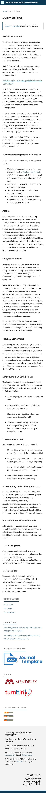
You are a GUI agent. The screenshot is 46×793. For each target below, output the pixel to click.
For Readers (8, 605)
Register (16, 26)
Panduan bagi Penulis (31, 172)
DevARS (19, 761)
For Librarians (9, 612)
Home (5, 11)
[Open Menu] (2, 2)
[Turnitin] (18, 697)
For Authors (8, 608)
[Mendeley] (21, 684)
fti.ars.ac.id (9, 755)
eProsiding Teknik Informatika (22, 2)
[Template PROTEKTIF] (23, 664)
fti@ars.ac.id (27, 755)
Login (7, 26)
